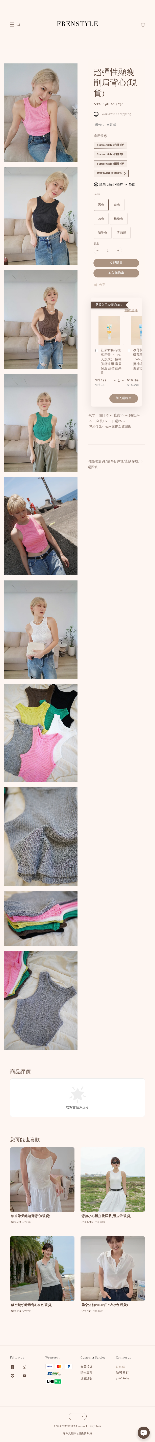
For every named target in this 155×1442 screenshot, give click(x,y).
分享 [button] (102, 285)
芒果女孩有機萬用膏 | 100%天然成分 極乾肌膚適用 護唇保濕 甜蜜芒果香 (111, 362)
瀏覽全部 (131, 310)
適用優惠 (100, 136)
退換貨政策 (85, 1433)
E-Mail (121, 1367)
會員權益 (86, 1367)
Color (97, 194)
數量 (96, 243)
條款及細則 (70, 1433)
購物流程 (86, 1373)
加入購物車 (116, 273)
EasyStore (95, 1426)
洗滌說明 (86, 1378)
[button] (12, 24)
